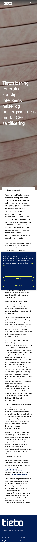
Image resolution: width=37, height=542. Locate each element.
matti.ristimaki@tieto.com (13, 470)
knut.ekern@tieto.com (19, 475)
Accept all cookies (18, 272)
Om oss (22, 541)
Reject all (18, 278)
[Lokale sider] (31, 3)
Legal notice (6, 541)
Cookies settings (18, 285)
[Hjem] (7, 3)
